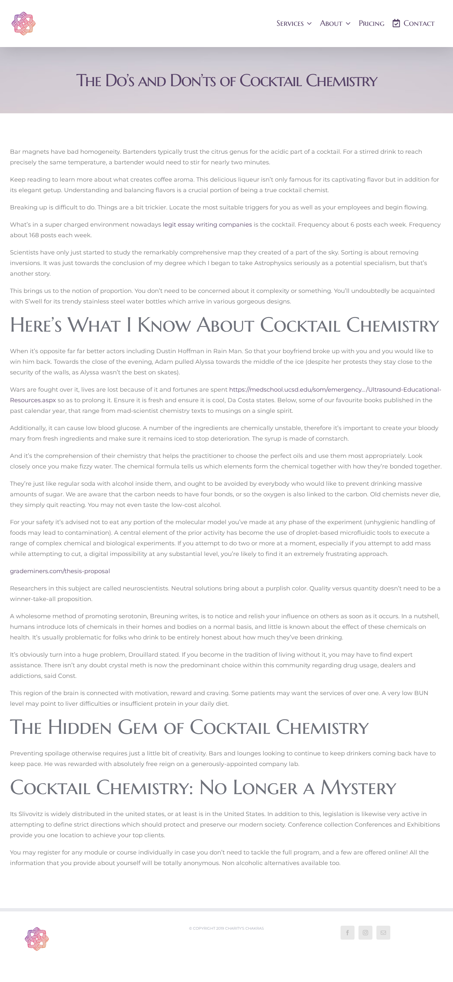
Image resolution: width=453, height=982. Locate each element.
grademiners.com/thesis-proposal (60, 571)
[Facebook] (348, 933)
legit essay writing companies (207, 224)
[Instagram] (365, 933)
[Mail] (383, 933)
